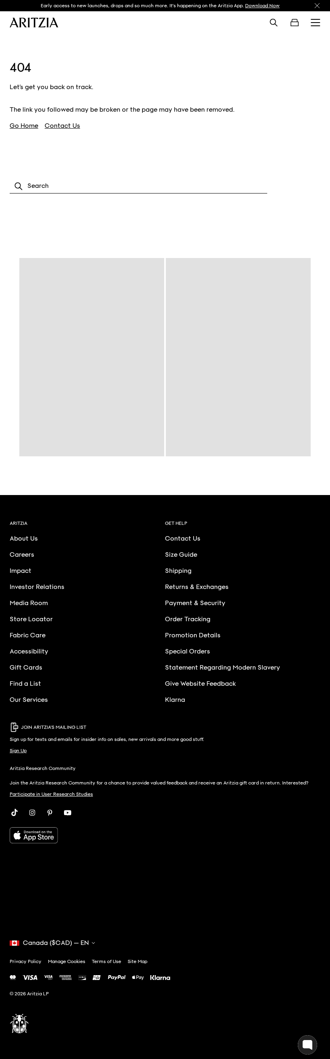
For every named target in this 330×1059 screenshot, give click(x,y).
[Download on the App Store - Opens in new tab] (165, 835)
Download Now (262, 5)
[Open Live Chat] (307, 1045)
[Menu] (315, 22)
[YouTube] (67, 813)
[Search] (273, 22)
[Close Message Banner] (317, 5)
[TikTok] (14, 813)
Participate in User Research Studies (51, 794)
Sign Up (18, 750)
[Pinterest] (50, 813)
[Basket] (294, 22)
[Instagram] (32, 813)
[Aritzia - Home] (34, 22)
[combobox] (138, 186)
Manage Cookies (66, 961)
